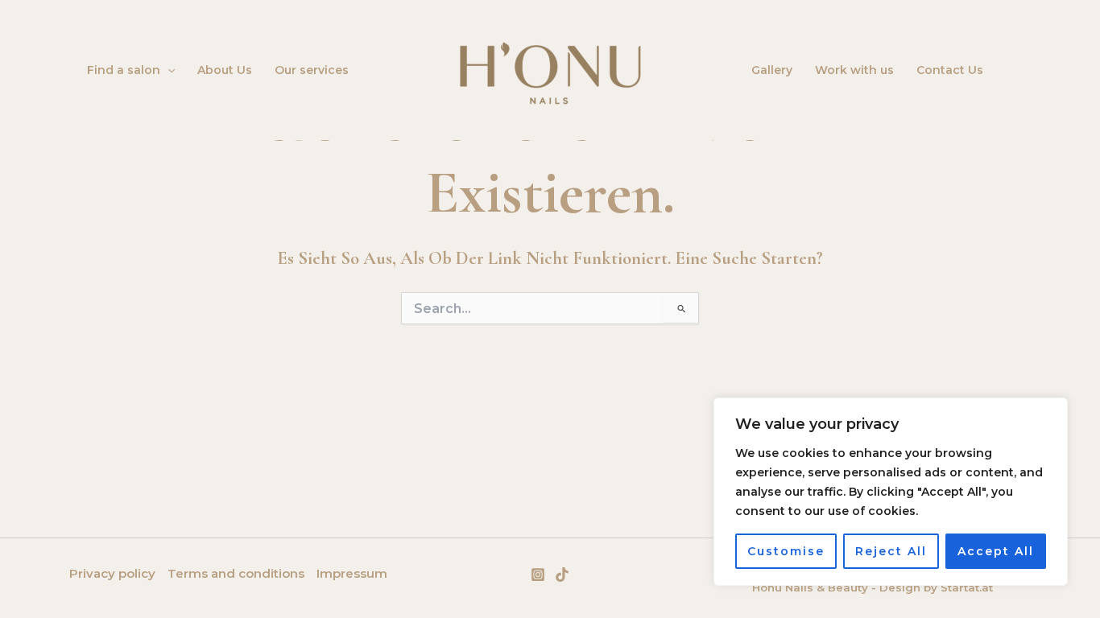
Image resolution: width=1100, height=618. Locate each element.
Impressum (351, 573)
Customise (786, 551)
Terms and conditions (235, 573)
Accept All (995, 551)
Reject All (891, 551)
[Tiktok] (562, 574)
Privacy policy (112, 573)
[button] (167, 70)
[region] (890, 492)
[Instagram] (538, 574)
